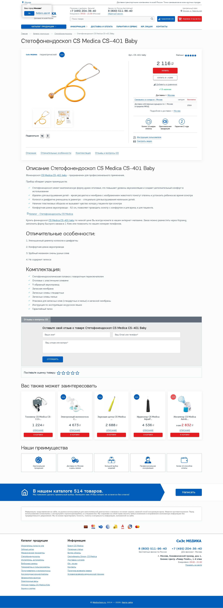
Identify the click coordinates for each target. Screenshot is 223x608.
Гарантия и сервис (126, 26)
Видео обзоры (74, 553)
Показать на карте (193, 565)
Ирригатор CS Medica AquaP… (148, 417)
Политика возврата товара (80, 570)
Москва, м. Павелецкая (192, 11)
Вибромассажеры (29, 563)
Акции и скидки (28, 588)
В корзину (38, 435)
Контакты (161, 26)
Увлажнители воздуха (31, 577)
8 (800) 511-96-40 (120, 11)
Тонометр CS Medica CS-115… (38, 417)
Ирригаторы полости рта (32, 545)
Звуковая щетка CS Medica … (112, 417)
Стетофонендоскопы (30, 556)
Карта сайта (127, 602)
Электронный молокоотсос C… (75, 417)
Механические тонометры (33, 553)
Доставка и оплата (102, 26)
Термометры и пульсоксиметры (35, 567)
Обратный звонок (115, 14)
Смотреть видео (144, 141)
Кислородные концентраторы (34, 574)
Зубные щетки (27, 549)
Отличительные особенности (56, 153)
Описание (31, 153)
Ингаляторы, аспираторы (32, 560)
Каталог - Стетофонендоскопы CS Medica (51, 214)
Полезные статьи (75, 549)
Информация (77, 26)
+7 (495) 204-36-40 (83, 11)
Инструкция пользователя (149, 137)
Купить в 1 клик (165, 78)
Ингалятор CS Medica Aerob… (185, 417)
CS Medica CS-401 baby (54, 175)
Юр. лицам (147, 26)
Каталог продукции (43, 26)
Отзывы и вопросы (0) (107, 153)
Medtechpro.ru (99, 602)
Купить (165, 71)
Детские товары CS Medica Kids (35, 585)
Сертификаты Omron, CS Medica (82, 556)
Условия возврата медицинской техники (86, 574)
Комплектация (83, 153)
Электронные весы (29, 581)
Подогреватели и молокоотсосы (35, 570)
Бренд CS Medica (75, 545)
